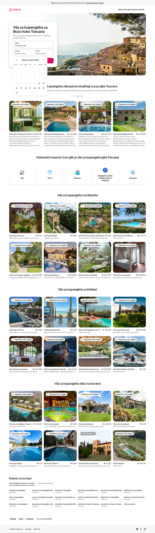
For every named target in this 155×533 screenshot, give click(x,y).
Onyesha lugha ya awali (94, 3)
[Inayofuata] (82, 96)
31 (17, 93)
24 (17, 88)
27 (30, 88)
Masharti (37, 529)
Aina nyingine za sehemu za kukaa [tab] (22, 483)
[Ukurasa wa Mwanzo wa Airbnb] (15, 9)
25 (21, 88)
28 (35, 88)
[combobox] (33, 45)
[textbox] (23, 53)
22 (39, 83)
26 (26, 88)
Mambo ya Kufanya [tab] (45, 483)
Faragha (28, 529)
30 (44, 88)
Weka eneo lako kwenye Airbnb (131, 9)
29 (39, 88)
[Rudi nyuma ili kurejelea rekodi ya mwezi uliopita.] (17, 60)
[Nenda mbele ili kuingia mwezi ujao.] (43, 60)
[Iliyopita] (73, 96)
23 (44, 83)
